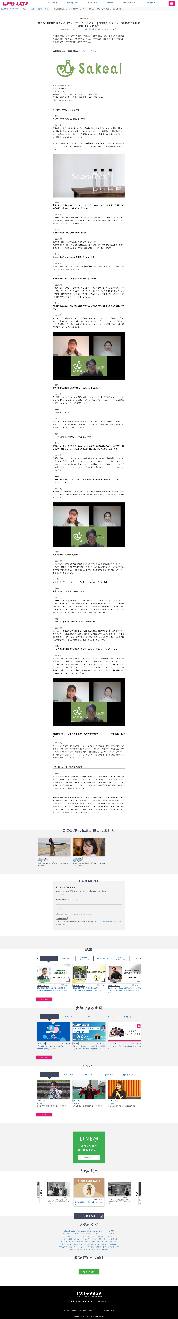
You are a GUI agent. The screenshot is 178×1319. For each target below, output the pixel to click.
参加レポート (66, 958)
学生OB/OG (109, 1075)
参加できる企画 (72, 2)
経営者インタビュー (87, 18)
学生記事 (138, 958)
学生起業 (89, 29)
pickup (64, 29)
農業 (98, 1249)
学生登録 (110, 2)
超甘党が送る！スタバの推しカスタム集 (89, 1203)
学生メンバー (92, 1301)
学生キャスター (79, 29)
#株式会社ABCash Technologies (75, 1231)
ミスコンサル (86, 1239)
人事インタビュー (102, 958)
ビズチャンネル (83, 1236)
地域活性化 (113, 1239)
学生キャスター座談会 (82, 1244)
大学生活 (100, 1241)
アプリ (70, 29)
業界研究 (111, 1247)
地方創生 (72, 1241)
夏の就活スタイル (83, 1241)
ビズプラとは (52, 2)
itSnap (89, 1231)
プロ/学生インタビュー (120, 958)
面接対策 (105, 1249)
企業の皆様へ (82, 1310)
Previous (40, 1193)
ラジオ (94, 1239)
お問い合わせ (150, 2)
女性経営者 (108, 1241)
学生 (115, 1241)
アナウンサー (65, 1233)
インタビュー (76, 1233)
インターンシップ (98, 1233)
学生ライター (89, 1075)
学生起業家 (63, 1247)
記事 (72, 1301)
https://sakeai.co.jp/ (65, 100)
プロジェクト (69, 1017)
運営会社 (89, 1310)
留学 (117, 1247)
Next (138, 1193)
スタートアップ (111, 1233)
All (48, 958)
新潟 (104, 1247)
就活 (70, 1247)
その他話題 (110, 1231)
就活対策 (90, 1247)
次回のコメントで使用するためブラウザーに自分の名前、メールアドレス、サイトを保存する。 (75, 914)
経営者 (72, 1249)
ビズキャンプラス (70, 1236)
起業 (115, 29)
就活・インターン (79, 1247)
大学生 (93, 1241)
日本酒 (95, 29)
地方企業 (64, 1241)
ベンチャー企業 (66, 1239)
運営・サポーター (128, 1075)
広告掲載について (109, 1310)
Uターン (102, 1231)
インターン (108, 1017)
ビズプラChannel (97, 1236)
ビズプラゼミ (128, 1017)
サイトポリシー (98, 1310)
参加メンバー (92, 2)
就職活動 (98, 1247)
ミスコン (76, 1239)
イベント (89, 1017)
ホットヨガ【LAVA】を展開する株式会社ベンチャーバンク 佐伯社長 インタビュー (58, 1201)
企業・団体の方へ (129, 2)
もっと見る (44, 999)
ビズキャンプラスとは (70, 1310)
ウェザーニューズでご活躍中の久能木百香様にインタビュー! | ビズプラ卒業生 (119, 1201)
